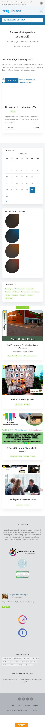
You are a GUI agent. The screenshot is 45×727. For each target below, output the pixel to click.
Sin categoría (9, 289)
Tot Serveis (8, 298)
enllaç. (26, 682)
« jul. (6, 201)
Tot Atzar (8, 292)
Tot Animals (29, 289)
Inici (19, 46)
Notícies (20, 705)
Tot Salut (30, 295)
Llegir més (10, 127)
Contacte (27, 705)
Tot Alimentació (19, 289)
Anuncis (35, 705)
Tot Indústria (35, 292)
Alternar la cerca (16, 20)
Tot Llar (13, 112)
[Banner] (12, 228)
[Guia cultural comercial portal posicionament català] (11, 11)
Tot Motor (23, 295)
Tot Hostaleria (25, 292)
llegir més (6, 607)
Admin (37, 127)
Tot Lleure (15, 295)
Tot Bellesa (16, 292)
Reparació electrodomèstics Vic (20, 107)
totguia (22, 710)
